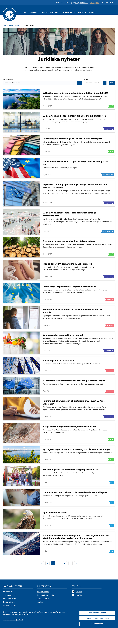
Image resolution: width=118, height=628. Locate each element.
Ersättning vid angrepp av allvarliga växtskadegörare (68, 241)
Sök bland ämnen (8, 79)
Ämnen (86, 79)
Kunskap (82, 13)
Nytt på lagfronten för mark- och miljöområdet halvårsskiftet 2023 (75, 93)
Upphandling (109, 129)
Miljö (111, 106)
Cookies (40, 602)
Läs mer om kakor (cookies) (13, 620)
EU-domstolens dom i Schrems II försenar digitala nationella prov (74, 492)
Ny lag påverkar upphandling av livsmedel (63, 335)
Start (24, 13)
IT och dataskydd (108, 174)
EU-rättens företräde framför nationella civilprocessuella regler (73, 380)
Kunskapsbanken (15, 25)
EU (112, 482)
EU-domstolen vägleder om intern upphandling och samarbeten (74, 116)
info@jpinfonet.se (9, 606)
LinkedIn (79, 592)
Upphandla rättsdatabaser (46, 595)
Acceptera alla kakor (97, 613)
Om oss (92, 13)
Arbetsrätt (110, 299)
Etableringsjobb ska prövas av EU (58, 360)
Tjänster (34, 13)
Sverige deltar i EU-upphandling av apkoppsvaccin (67, 264)
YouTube (79, 595)
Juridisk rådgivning (50, 13)
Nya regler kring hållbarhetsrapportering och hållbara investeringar (76, 449)
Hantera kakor (97, 624)
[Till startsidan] (9, 14)
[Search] (79, 83)
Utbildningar (68, 13)
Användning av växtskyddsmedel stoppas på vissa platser (70, 469)
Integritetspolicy (43, 592)
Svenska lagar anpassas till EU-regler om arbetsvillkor (69, 286)
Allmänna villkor (43, 599)
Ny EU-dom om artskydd (54, 512)
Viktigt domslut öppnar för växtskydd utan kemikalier (69, 426)
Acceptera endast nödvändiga (97, 618)
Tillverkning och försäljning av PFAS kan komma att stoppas (72, 138)
